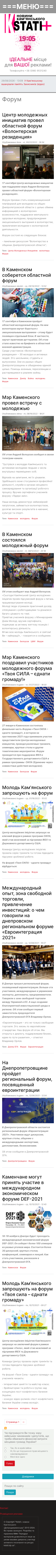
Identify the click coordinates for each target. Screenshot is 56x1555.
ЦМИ (33, 641)
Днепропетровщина (17, 1161)
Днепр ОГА (13, 1047)
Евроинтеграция (35, 1047)
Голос (9, 1463)
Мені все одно (17, 1457)
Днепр (23, 378)
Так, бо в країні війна (20, 1448)
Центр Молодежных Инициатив (22, 250)
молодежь (40, 378)
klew (16, 1533)
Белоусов (24, 641)
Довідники (28, 1476)
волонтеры (44, 250)
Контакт (4, 1508)
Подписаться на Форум (5, 1428)
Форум (5, 253)
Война (31, 378)
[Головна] (28, 23)
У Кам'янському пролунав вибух (15, 84)
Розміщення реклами (11, 1513)
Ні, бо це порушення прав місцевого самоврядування (29, 1452)
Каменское (13, 378)
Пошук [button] (10, 1492)
